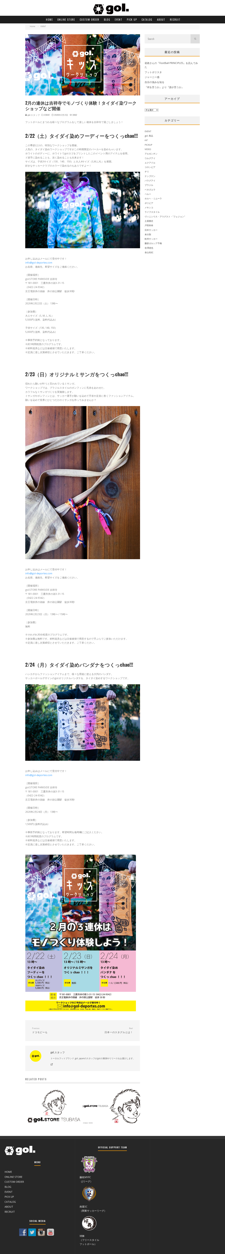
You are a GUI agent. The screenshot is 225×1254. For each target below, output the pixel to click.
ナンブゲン (150, 176)
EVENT (118, 19)
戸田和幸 (149, 225)
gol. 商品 (149, 135)
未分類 (148, 234)
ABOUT (161, 19)
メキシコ (149, 207)
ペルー (148, 194)
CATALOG (147, 19)
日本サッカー (151, 230)
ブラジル (149, 185)
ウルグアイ (150, 158)
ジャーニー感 (152, 77)
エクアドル (150, 162)
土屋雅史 (149, 220)
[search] (195, 38)
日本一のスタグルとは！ (119, 1030)
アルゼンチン (151, 153)
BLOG (107, 19)
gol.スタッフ (33, 114)
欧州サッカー (151, 238)
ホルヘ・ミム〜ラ (153, 198)
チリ (147, 171)
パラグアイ (150, 180)
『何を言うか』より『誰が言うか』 (164, 87)
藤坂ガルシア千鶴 (153, 243)
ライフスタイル (152, 211)
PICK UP (132, 19)
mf (146, 140)
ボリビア (149, 203)
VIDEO (148, 149)
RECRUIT (175, 19)
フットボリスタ (153, 72)
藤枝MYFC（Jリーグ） (86, 1179)
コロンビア (150, 167)
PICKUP (148, 144)
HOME (49, 19)
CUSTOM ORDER (89, 19)
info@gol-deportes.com (38, 262)
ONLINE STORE (66, 19)
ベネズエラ (150, 189)
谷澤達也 (149, 247)
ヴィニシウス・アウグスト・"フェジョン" (165, 216)
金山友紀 (149, 252)
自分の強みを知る (154, 82)
